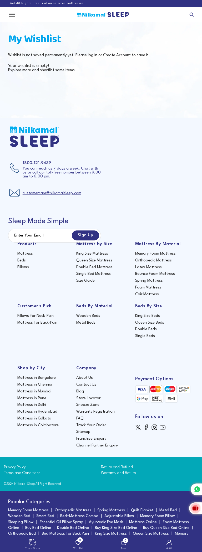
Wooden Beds (88, 316)
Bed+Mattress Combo (79, 516)
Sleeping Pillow (21, 522)
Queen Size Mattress (94, 260)
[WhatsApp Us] (196, 489)
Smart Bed (45, 516)
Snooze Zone (87, 405)
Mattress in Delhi (31, 405)
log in (92, 55)
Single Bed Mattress (93, 274)
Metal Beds (85, 323)
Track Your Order (91, 425)
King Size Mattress (92, 254)
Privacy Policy (15, 467)
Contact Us (86, 385)
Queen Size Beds (149, 323)
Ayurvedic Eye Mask (106, 522)
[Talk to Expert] (195, 508)
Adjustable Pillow (119, 516)
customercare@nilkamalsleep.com (52, 193)
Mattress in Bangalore (36, 378)
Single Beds (145, 336)
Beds (21, 260)
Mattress (25, 254)
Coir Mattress (147, 294)
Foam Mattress (148, 288)
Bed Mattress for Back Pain (65, 534)
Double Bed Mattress (94, 267)
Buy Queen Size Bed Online (166, 528)
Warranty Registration (95, 412)
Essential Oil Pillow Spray (61, 522)
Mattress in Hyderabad (37, 412)
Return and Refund (117, 467)
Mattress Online (143, 522)
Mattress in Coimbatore (38, 425)
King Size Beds (147, 316)
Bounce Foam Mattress (155, 274)
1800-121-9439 (37, 163)
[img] (139, 427)
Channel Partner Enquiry (97, 446)
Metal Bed (168, 510)
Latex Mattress (148, 267)
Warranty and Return (118, 473)
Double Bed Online (73, 528)
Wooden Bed (19, 516)
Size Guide (85, 281)
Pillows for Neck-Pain (35, 316)
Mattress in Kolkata (34, 418)
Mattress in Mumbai (34, 391)
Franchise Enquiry (91, 439)
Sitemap (83, 432)
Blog (80, 391)
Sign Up (85, 235)
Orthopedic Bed (22, 534)
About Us (84, 378)
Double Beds (146, 329)
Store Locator (88, 398)
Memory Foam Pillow (157, 516)
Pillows (23, 267)
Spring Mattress (149, 281)
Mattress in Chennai (34, 385)
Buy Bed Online (38, 528)
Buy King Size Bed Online (116, 528)
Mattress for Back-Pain (37, 323)
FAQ (80, 418)
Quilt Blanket (142, 510)
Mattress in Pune (31, 398)
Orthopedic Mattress (153, 260)
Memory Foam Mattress (155, 254)
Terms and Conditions (22, 473)
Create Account (117, 55)
